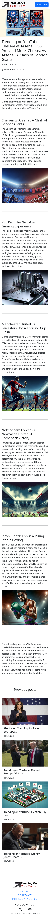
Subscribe (42, 4)
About (25, 891)
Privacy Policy (25, 898)
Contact (25, 895)
